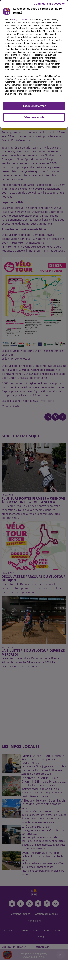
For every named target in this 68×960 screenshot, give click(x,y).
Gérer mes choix (34, 117)
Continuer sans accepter (49, 3)
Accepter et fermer (34, 106)
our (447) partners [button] (20, 19)
